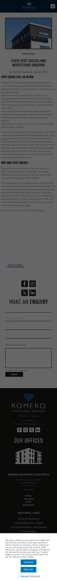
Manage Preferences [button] (30, 576)
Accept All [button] (28, 562)
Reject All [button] (28, 569)
